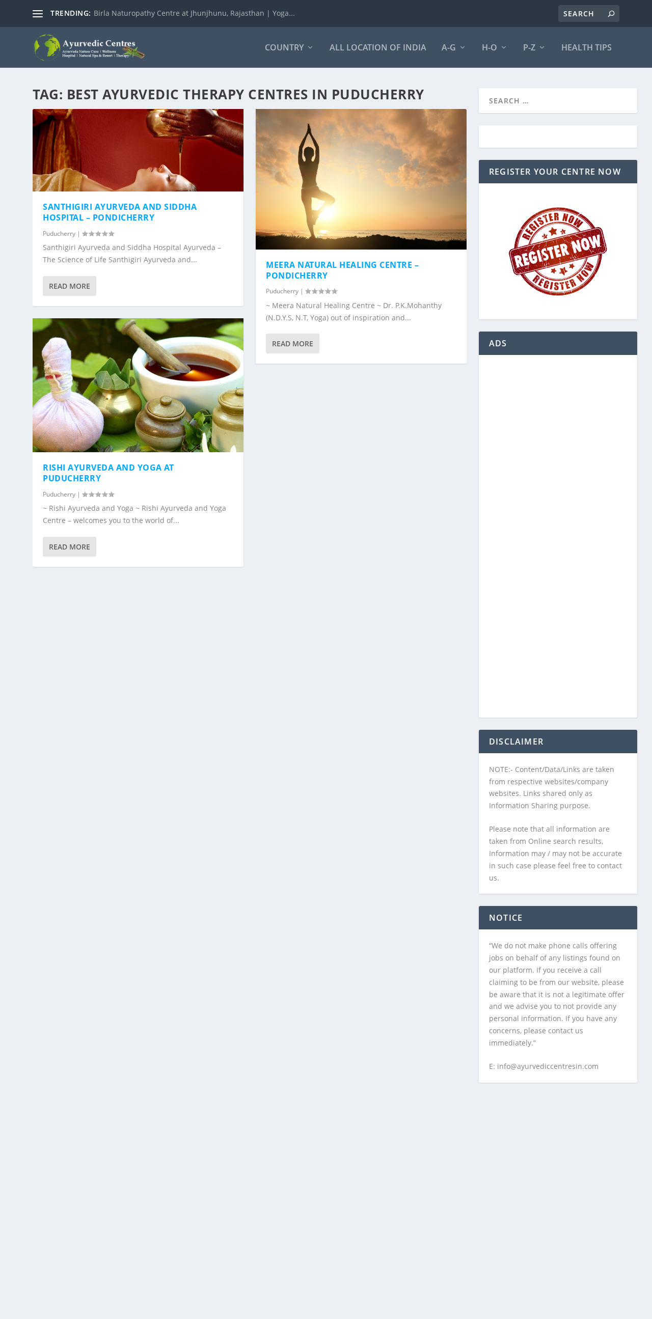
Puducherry (59, 233)
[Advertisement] (558, 542)
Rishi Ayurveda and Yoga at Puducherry (108, 473)
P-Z (529, 48)
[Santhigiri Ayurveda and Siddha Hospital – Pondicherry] (138, 150)
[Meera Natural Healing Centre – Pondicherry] (361, 179)
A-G (449, 48)
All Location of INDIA (378, 48)
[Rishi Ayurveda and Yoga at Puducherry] (138, 385)
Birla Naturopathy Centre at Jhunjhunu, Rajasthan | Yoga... (194, 13)
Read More (69, 286)
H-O (489, 48)
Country (284, 48)
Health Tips (586, 48)
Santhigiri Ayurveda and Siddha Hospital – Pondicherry (120, 212)
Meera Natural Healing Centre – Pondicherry (342, 270)
